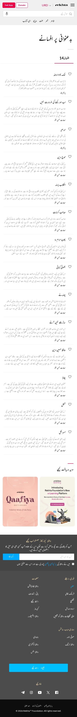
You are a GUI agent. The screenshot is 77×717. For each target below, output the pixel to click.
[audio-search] (7, 13)
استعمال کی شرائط (37, 706)
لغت (41, 21)
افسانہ (64, 58)
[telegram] (23, 692)
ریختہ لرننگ (69, 644)
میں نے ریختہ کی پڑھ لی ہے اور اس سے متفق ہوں (43, 564)
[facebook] (56, 692)
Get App (9, 5)
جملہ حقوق (27, 706)
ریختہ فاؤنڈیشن (33, 586)
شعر (46, 21)
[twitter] (48, 692)
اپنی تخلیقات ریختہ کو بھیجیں (64, 616)
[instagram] (31, 692)
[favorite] (69, 74)
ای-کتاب (27, 21)
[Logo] (61, 5)
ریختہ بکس (34, 652)
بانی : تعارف (33, 593)
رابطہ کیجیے (34, 601)
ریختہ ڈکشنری (33, 644)
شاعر (52, 21)
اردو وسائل (69, 608)
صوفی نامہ (70, 636)
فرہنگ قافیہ (69, 593)
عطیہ (72, 586)
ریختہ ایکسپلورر (33, 616)
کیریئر (36, 608)
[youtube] (40, 692)
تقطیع (72, 601)
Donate (21, 5)
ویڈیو (35, 21)
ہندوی (35, 636)
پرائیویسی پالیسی (51, 564)
